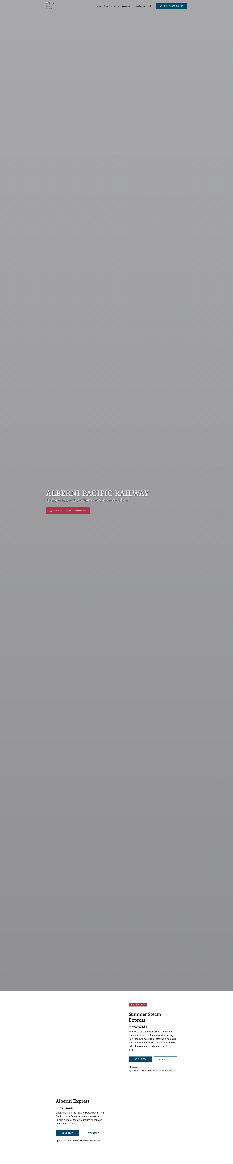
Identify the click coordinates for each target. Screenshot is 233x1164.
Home (98, 6)
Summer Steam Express (145, 1017)
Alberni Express (73, 1101)
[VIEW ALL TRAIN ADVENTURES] (68, 504)
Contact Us (140, 6)
